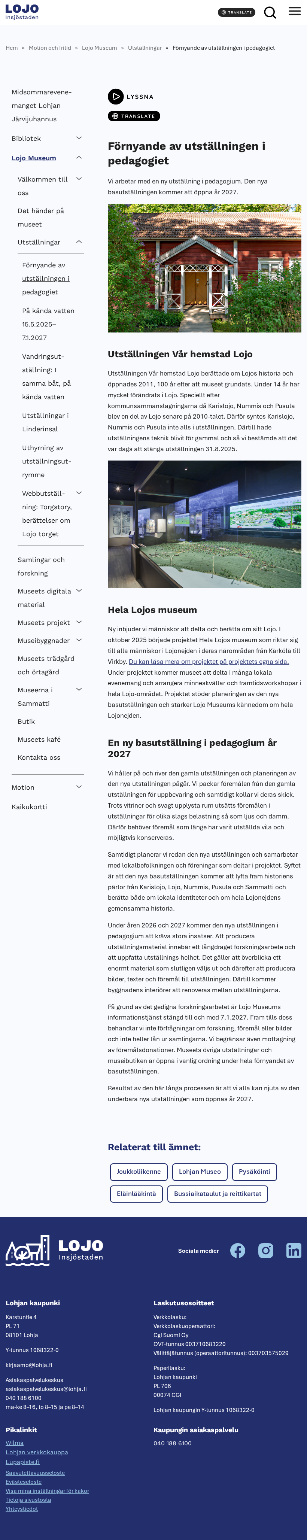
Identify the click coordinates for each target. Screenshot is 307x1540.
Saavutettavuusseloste (35, 1473)
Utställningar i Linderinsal (45, 422)
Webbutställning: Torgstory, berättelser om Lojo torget (47, 513)
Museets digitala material (44, 597)
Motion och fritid (50, 48)
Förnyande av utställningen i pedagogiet (46, 278)
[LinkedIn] (293, 1256)
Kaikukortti (29, 807)
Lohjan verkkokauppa (37, 1452)
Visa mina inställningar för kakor (47, 1491)
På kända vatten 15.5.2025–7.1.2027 (48, 324)
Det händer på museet (41, 217)
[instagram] (265, 1256)
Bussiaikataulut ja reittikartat (217, 1194)
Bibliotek (26, 138)
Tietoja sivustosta (28, 1500)
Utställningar (145, 48)
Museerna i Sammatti (35, 696)
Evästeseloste (24, 1482)
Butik (26, 721)
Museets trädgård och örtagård (46, 665)
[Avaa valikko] (294, 12)
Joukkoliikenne (139, 1171)
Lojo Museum (99, 48)
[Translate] (236, 12)
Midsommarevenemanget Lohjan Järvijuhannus (42, 105)
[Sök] (270, 12)
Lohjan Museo (200, 1171)
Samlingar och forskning (41, 566)
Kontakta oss (39, 757)
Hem (12, 48)
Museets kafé (39, 739)
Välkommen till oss (42, 186)
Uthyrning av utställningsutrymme (47, 461)
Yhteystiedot (22, 1509)
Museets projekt (44, 622)
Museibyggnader (44, 640)
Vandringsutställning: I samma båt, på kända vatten (46, 376)
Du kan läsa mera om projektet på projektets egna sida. (209, 661)
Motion (23, 787)
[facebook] (237, 1256)
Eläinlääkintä (136, 1194)
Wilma (15, 1442)
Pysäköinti (254, 1171)
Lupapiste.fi (23, 1461)
